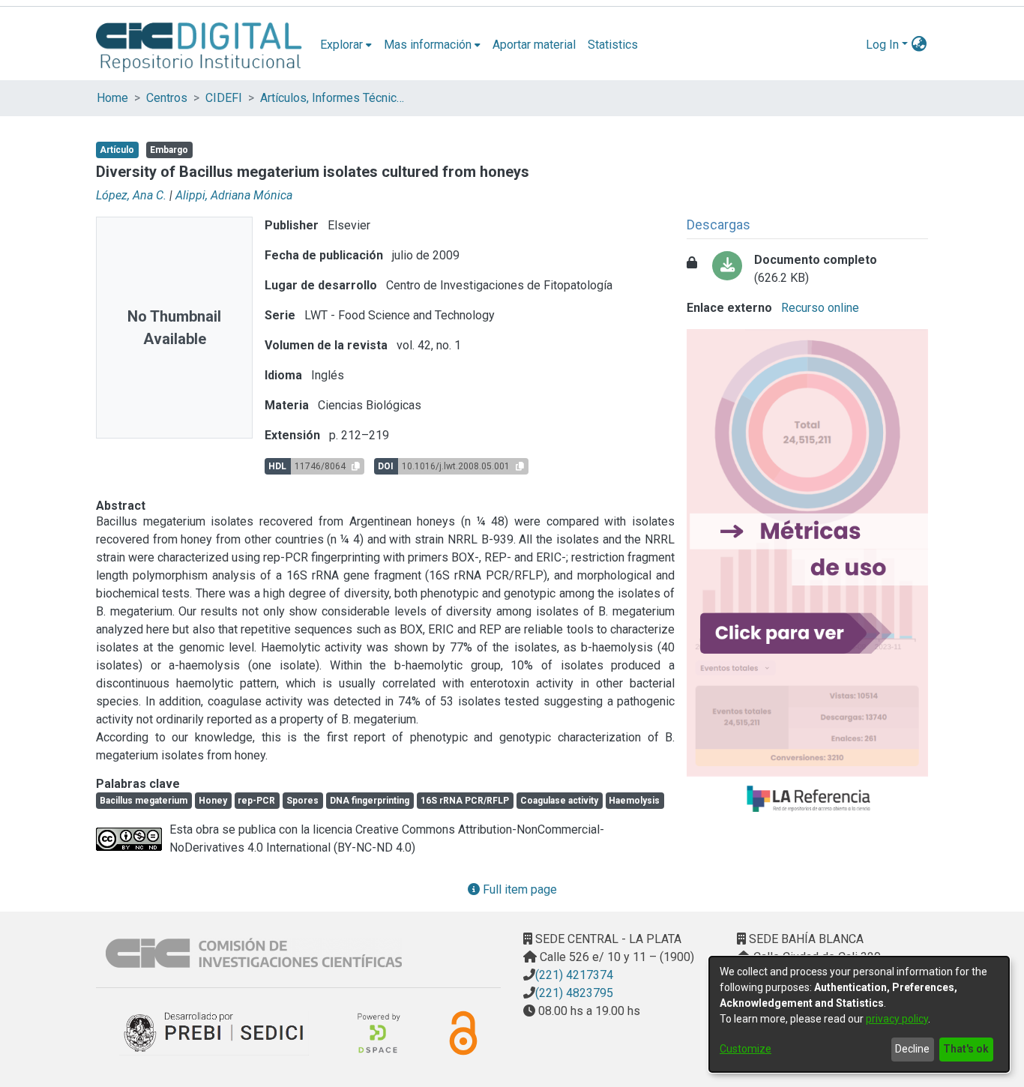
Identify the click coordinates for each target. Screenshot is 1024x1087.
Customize (745, 1049)
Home (112, 98)
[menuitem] (346, 45)
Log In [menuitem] (882, 44)
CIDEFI (223, 98)
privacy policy (897, 1019)
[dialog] (859, 1014)
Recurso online (818, 308)
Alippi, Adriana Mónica (233, 195)
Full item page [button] (518, 889)
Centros (166, 98)
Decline (912, 1049)
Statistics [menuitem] (613, 44)
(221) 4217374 (574, 975)
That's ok (966, 1049)
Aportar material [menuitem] (534, 44)
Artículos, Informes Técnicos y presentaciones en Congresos (335, 98)
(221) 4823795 (574, 993)
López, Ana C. (131, 195)
